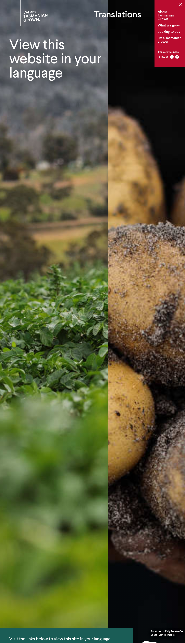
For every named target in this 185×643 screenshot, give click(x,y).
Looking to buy (169, 31)
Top (182, 627)
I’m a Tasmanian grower (169, 40)
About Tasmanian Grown (166, 15)
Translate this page (168, 52)
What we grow (169, 25)
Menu (180, 4)
